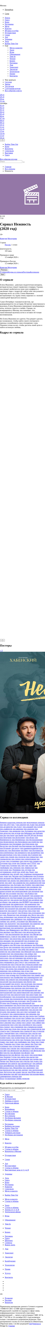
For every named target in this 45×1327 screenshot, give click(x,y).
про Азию (30, 825)
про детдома (26, 870)
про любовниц (17, 919)
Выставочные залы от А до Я (17, 1170)
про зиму (8, 883)
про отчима (10, 975)
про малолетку (10, 924)
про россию (34, 1010)
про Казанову (24, 896)
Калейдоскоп (10, 1261)
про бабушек (37, 833)
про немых (28, 954)
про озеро (22, 967)
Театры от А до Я (12, 1210)
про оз (14, 967)
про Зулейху (26, 885)
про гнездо (24, 861)
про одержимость (7, 962)
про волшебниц (33, 853)
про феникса (24, 1051)
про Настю (4, 949)
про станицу (5, 1027)
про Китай (23, 900)
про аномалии (15, 831)
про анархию (29, 829)
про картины (28, 898)
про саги (20, 1012)
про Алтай (38, 827)
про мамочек (35, 924)
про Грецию (22, 863)
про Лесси (32, 915)
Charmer (11, 1326)
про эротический (36, 1070)
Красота (8, 28)
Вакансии (9, 1302)
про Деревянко (15, 870)
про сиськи (12, 1020)
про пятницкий (24, 1003)
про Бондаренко (25, 846)
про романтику (22, 1010)
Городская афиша (12, 1103)
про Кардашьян (16, 898)
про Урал (34, 1044)
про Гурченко (11, 866)
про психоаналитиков (35, 997)
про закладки (35, 881)
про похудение (28, 988)
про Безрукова (6, 838)
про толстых (36, 1040)
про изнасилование (18, 887)
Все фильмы (10, 1114)
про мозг (30, 937)
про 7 (13, 825)
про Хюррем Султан (8, 1057)
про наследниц (38, 947)
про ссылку (37, 1025)
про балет (11, 835)
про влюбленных (7, 853)
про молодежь (15, 939)
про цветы (21, 1057)
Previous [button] (4, 270)
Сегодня (8, 82)
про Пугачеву (32, 1001)
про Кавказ (29, 893)
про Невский (26, 952)
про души (4, 876)
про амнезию (18, 829)
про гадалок (22, 855)
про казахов (35, 896)
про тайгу (27, 1035)
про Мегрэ (25, 930)
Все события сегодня (8, 159)
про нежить (37, 952)
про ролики (11, 1010)
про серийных (6, 1018)
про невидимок (14, 952)
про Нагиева (38, 945)
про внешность (21, 853)
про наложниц (15, 947)
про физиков (15, 1053)
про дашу (29, 866)
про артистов (39, 831)
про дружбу (14, 874)
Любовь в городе (12, 1101)
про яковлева (5, 1074)
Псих (2, 1079)
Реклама (8, 1300)
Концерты (9, 149)
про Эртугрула (6, 1072)
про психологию (16, 999)
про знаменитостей (34, 883)
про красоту (13, 911)
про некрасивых (17, 954)
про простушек (32, 995)
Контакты (14, 76)
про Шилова (20, 1066)
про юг (24, 1072)
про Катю (38, 898)
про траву (10, 1042)
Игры (12, 52)
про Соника (16, 1023)
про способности (25, 1025)
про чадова (34, 1059)
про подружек (26, 984)
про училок (11, 1048)
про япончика (23, 1074)
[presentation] (1, 140)
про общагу (25, 960)
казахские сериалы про (16, 822)
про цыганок (24, 1059)
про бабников (26, 833)
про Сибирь (26, 1018)
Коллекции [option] (34, 272)
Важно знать (10, 1245)
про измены (5, 887)
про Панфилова (16, 977)
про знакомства (19, 883)
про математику (17, 928)
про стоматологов (34, 1029)
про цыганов (13, 1059)
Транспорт (14, 67)
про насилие (26, 947)
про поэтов (13, 990)
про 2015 (7, 825)
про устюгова (14, 1046)
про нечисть (28, 958)
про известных (38, 885)
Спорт (7, 35)
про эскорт (16, 1072)
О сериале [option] (4, 272)
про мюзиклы (26, 945)
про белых (30, 838)
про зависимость (23, 881)
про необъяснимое (16, 956)
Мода (7, 26)
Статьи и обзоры (11, 1111)
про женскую (34, 878)
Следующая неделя (12, 89)
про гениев (9, 857)
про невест (30, 949)
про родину (26, 1008)
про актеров (40, 825)
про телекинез (31, 1038)
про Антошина (27, 831)
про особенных (14, 971)
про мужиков (29, 941)
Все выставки (10, 1166)
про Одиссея (16, 964)
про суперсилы (21, 1033)
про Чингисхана (12, 1061)
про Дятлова (13, 876)
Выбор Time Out (11, 44)
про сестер (16, 1018)
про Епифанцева (26, 876)
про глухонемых (12, 861)
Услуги (8, 1273)
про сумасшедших (7, 1033)
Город (7, 20)
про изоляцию (32, 887)
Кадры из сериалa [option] (15, 272)
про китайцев (33, 900)
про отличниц (18, 973)
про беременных (18, 840)
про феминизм (13, 1051)
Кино (7, 22)
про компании (30, 904)
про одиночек (30, 962)
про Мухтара (15, 945)
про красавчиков (33, 909)
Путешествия (10, 33)
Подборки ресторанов (14, 1135)
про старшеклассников (33, 1027)
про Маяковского (13, 930)
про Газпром (33, 855)
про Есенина (38, 876)
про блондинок (28, 844)
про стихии (21, 1029)
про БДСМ (28, 835)
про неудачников (16, 958)
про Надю (4, 947)
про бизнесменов (7, 842)
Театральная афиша (13, 1212)
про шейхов (37, 1063)
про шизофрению (7, 1066)
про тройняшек (20, 1042)
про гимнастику (32, 857)
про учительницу (24, 1048)
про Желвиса (16, 878)
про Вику (25, 850)
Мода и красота (16, 48)
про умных (25, 1044)
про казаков (13, 896)
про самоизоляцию (17, 1014)
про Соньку (27, 1023)
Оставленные (10, 1079)
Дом (11, 65)
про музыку (15, 943)
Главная (8, 167)
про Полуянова (29, 986)
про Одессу (19, 962)
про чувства (25, 1061)
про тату (34, 1035)
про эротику (23, 1070)
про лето (40, 915)
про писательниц (16, 982)
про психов (4, 999)
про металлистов (30, 932)
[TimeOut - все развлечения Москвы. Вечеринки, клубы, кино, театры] (5, 3)
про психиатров (18, 997)
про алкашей (28, 827)
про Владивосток (36, 850)
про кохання (10, 909)
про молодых (39, 939)
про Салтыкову (30, 1012)
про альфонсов (6, 829)
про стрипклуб (26, 1031)
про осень (10, 969)
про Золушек (15, 885)
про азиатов (21, 825)
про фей (3, 1051)
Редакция (8, 1298)
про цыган (30, 1057)
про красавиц (20, 909)
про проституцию (18, 995)
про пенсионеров (22, 980)
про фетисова (35, 1051)
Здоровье (8, 39)
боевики (3, 822)
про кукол (32, 911)
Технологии (14, 72)
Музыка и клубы (11, 31)
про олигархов (32, 967)
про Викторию (14, 850)
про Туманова (5, 1044)
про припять (35, 992)
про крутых (23, 911)
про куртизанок (34, 913)
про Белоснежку (18, 838)
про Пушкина (12, 1003)
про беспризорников (34, 840)
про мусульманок (27, 943)
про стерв (4, 1029)
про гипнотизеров (28, 859)
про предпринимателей (27, 990)
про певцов (10, 980)
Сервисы (8, 1243)
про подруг (15, 984)
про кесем (15, 900)
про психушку (20, 1001)
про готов (12, 863)
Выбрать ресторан (12, 1126)
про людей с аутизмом (16, 921)
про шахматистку (25, 1063)
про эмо (14, 1070)
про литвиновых (7, 917)
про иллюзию (19, 889)
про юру (39, 1072)
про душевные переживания (31, 874)
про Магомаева (31, 921)
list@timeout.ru (35, 1324)
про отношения (31, 973)
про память (35, 975)
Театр (12, 50)
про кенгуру (5, 900)
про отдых (25, 971)
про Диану (30, 872)
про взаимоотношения (29, 848)
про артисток (5, 833)
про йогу (20, 893)
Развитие (8, 1187)
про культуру (12, 913)
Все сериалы (10, 169)
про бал (3, 835)
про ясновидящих (37, 1074)
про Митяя (34, 934)
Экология (13, 69)
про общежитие (36, 960)
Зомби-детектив (22, 1079)
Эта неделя (9, 86)
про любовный (29, 919)
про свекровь (31, 1014)
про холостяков (36, 1055)
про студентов (38, 1031)
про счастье (33, 1033)
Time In (12, 56)
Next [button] (2, 274)
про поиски (37, 984)
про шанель (12, 1063)
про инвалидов (31, 889)
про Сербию (39, 1016)
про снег (29, 1020)
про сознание (38, 1020)
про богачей (13, 846)
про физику (25, 1053)
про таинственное (14, 1035)
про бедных (38, 835)
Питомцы (14, 63)
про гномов (34, 861)
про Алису (18, 827)
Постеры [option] (26, 272)
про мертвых (5, 932)
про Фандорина (37, 1048)
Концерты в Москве (13, 1151)
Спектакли (9, 151)
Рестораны (9, 24)
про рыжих (11, 1012)
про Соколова (5, 1023)
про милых (24, 934)
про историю (11, 893)
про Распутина (19, 1005)
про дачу (21, 866)
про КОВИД (24, 902)
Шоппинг (9, 1240)
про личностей (20, 917)
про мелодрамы (36, 930)
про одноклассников (30, 964)
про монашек (5, 941)
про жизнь (11, 881)
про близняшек (15, 844)
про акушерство (6, 827)
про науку (13, 949)
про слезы (21, 1020)
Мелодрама (12, 267)
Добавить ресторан (12, 1133)
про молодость (28, 939)
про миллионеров (12, 934)
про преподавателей (21, 992)
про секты (30, 1016)
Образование (15, 54)
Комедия (3, 267)
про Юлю (32, 1072)
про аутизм (15, 833)
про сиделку (36, 1018)
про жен (25, 878)
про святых (13, 1016)
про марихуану (25, 926)
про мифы (22, 937)
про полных (5, 986)
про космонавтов (31, 906)
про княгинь (13, 902)
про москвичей (17, 941)
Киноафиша (10, 1109)
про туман (40, 1042)
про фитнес (16, 1055)
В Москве (9, 1097)
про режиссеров (14, 1008)
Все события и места (13, 91)
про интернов (33, 891)
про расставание (32, 1005)
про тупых (16, 1044)
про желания (5, 878)
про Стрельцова (13, 1031)
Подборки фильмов (13, 1118)
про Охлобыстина (23, 975)
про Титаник (25, 1040)
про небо (21, 949)
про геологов (20, 857)
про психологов (30, 999)
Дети (7, 41)
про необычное (30, 956)
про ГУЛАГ (31, 863)
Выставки (9, 153)
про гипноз (16, 859)
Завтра (7, 84)
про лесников (21, 915)
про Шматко (30, 1066)
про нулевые (14, 960)
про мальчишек (23, 924)
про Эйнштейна (15, 1068)
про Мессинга (17, 932)
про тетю (16, 1040)
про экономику (29, 1068)
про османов (19, 969)
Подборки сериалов (13, 1120)
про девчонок (15, 868)
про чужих (34, 1061)
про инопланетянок (20, 891)
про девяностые (27, 868)
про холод (25, 1055)
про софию (36, 1023)
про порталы (16, 988)
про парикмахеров (31, 977)
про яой (14, 1074)
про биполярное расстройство (27, 842)
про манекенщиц (12, 926)
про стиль (12, 1029)
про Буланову (5, 848)
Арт (6, 37)
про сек (22, 1016)
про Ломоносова (33, 917)
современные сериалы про (11, 1076)
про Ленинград (9, 915)
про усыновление (28, 1046)
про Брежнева (38, 846)
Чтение (12, 59)
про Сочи (14, 1025)
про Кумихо (23, 913)
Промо (12, 74)
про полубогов (16, 986)
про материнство (31, 928)
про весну (16, 848)
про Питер (27, 982)
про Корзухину (17, 906)
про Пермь (34, 980)
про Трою (31, 1042)
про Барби (19, 835)
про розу (34, 1008)
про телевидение (18, 1038)
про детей (21, 872)
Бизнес (12, 61)
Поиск (7, 18)
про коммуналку (17, 904)
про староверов (17, 1027)
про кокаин (34, 902)
